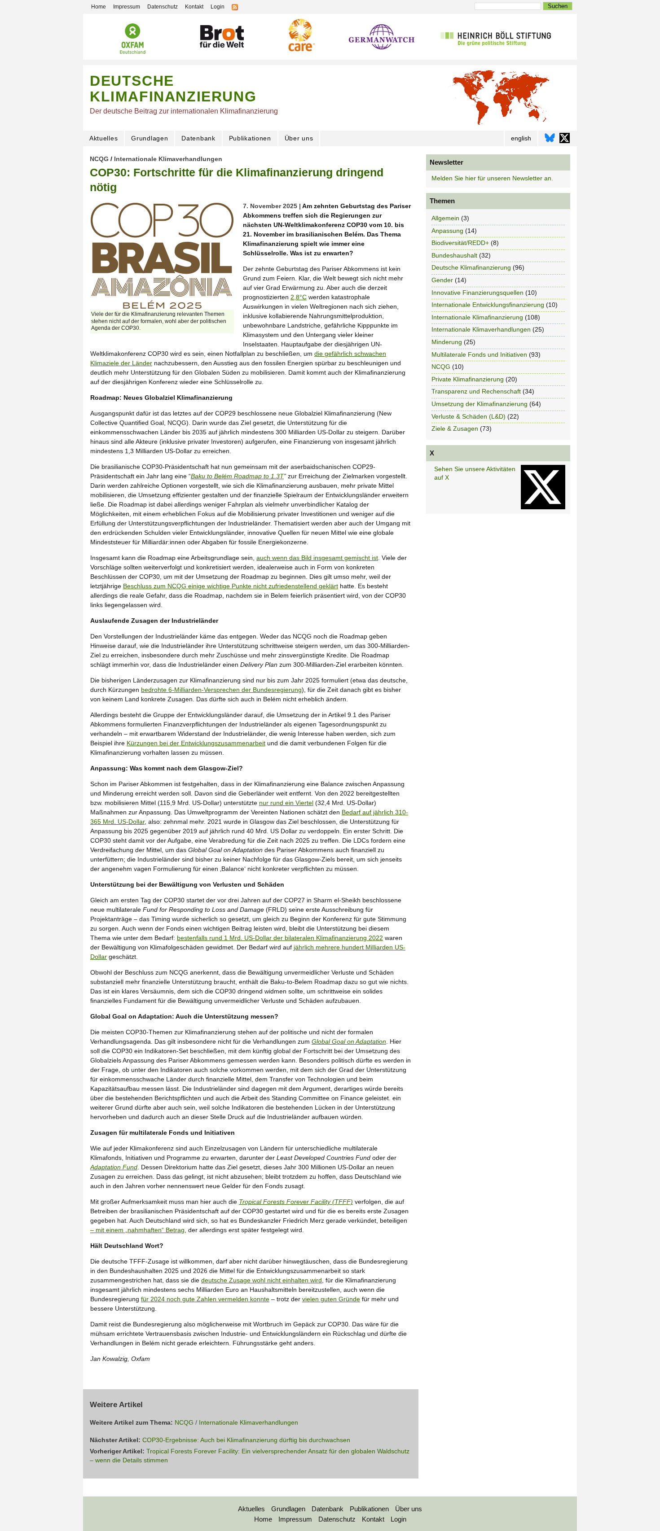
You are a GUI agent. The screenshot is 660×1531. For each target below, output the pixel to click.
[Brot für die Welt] (221, 36)
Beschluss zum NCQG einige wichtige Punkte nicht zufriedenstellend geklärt (230, 586)
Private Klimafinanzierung (467, 379)
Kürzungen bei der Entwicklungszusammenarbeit (196, 743)
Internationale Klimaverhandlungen (168, 158)
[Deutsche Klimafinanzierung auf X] (564, 140)
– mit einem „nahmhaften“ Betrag (137, 1230)
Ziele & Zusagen (454, 428)
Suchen (558, 6)
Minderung (446, 342)
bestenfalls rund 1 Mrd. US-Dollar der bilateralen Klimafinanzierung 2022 (280, 937)
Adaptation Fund (113, 1167)
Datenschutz (337, 1519)
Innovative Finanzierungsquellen (477, 292)
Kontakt (373, 1519)
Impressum (295, 1519)
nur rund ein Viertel (286, 802)
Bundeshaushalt (454, 255)
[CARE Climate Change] (300, 35)
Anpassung (447, 230)
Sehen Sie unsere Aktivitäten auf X (474, 473)
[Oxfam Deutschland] (132, 38)
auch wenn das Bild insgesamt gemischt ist (317, 557)
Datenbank (198, 138)
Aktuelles (103, 138)
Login (398, 1519)
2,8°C (298, 297)
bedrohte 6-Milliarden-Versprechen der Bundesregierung (221, 689)
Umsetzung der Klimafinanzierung (479, 403)
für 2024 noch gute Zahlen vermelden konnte (205, 1299)
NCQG (99, 158)
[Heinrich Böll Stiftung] (495, 37)
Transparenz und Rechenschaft (476, 391)
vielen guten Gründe (331, 1299)
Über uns (299, 138)
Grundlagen (149, 138)
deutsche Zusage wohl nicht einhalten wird (261, 1280)
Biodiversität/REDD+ (460, 242)
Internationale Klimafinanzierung (477, 317)
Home (263, 1519)
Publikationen (250, 138)
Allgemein (445, 218)
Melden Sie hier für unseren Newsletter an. (492, 178)
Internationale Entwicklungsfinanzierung (487, 304)
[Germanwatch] (382, 38)
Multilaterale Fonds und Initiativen (479, 354)
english (521, 138)
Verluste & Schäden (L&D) (468, 416)
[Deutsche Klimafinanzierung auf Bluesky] (549, 140)
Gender (442, 280)
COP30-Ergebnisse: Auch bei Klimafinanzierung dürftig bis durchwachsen (246, 1440)
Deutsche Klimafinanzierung (471, 267)
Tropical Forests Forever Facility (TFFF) (296, 1201)
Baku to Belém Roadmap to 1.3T (237, 476)
